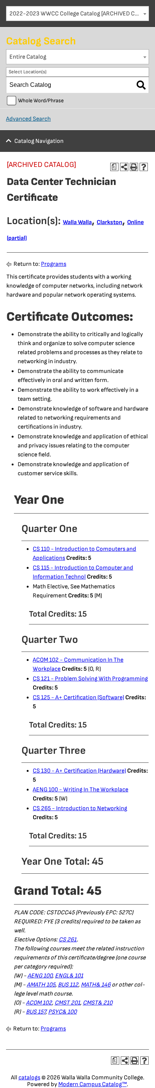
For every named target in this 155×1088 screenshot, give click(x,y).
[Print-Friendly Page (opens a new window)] (134, 167)
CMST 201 (67, 1002)
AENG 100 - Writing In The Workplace (80, 789)
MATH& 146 (96, 984)
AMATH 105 (41, 984)
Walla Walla (77, 222)
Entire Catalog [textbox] (27, 57)
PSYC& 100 (62, 1011)
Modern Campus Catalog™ (92, 1084)
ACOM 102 (39, 1002)
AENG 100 (39, 975)
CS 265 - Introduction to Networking (80, 808)
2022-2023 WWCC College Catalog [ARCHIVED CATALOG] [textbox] (79, 13)
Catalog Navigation (39, 141)
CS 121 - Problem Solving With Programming (90, 678)
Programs (53, 264)
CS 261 (68, 939)
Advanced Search (28, 119)
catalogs (29, 1077)
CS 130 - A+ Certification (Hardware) (79, 770)
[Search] (141, 85)
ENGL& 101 (69, 975)
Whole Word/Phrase (41, 100)
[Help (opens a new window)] (144, 167)
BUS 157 (36, 1011)
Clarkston (109, 222)
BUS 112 (68, 984)
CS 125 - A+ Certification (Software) (78, 697)
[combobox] (77, 13)
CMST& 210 (97, 1002)
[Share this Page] (124, 167)
